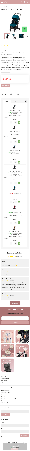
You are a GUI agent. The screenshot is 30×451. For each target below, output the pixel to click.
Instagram (5, 383)
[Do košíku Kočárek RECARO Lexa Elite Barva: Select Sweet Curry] (19, 243)
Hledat (5, 414)
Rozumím (14, 448)
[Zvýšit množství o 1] (15, 122)
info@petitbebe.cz (5, 378)
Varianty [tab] (7, 101)
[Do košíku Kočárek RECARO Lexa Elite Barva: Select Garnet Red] (19, 222)
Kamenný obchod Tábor (6, 392)
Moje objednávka (4, 403)
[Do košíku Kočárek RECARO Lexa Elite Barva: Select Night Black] (19, 183)
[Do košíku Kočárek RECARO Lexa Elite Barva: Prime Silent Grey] (19, 141)
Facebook (2, 383)
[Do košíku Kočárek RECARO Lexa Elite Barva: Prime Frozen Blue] (19, 162)
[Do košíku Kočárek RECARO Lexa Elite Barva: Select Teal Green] (19, 202)
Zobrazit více (15, 303)
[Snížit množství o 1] (11, 122)
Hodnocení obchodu (15, 253)
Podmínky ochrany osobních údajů (8, 399)
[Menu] (2, 2)
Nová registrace (4, 434)
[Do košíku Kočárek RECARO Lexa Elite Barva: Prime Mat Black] (19, 122)
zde (17, 446)
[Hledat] (24, 2)
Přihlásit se (24, 435)
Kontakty (3, 401)
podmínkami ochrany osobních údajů (15, 313)
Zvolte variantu (5, 85)
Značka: (4, 43)
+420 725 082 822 (4, 380)
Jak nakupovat (4, 394)
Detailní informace (5, 72)
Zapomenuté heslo (5, 436)
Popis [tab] (14, 101)
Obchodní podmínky (5, 397)
